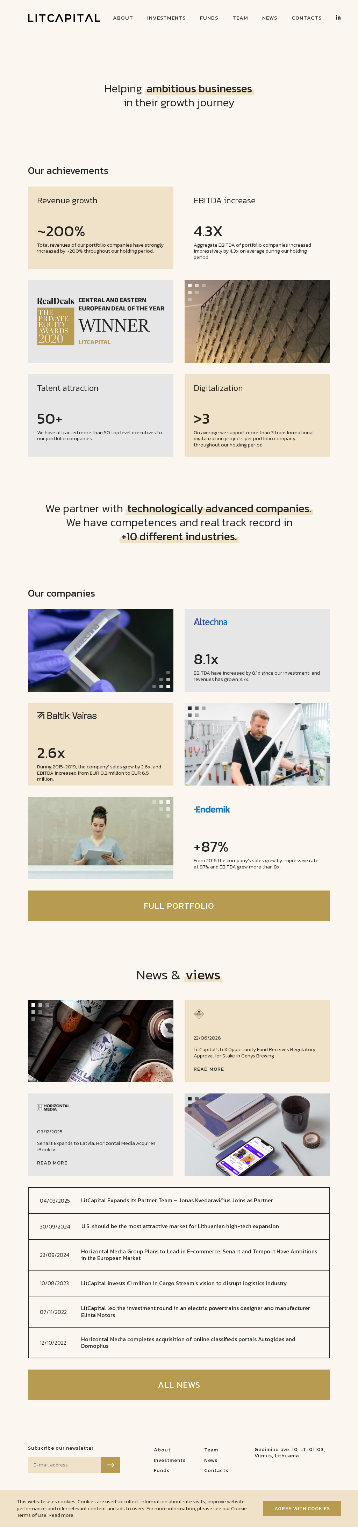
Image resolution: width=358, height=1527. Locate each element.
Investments (166, 18)
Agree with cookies (302, 1508)
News (270, 18)
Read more (61, 1515)
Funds (209, 18)
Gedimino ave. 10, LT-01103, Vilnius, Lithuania (290, 1452)
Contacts (307, 18)
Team (240, 18)
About (123, 18)
